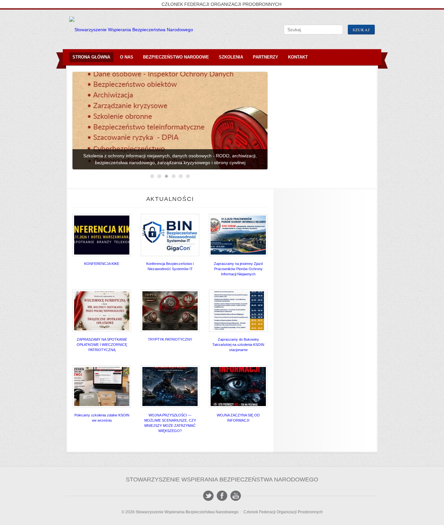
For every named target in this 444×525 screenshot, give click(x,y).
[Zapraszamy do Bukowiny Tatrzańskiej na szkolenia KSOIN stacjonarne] (238, 311)
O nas (126, 57)
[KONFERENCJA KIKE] (101, 235)
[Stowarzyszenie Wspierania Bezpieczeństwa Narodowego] (131, 30)
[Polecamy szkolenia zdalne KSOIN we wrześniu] (101, 386)
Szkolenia (231, 57)
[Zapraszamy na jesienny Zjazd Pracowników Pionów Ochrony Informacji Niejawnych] (238, 235)
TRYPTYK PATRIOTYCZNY (170, 339)
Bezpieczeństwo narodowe (176, 57)
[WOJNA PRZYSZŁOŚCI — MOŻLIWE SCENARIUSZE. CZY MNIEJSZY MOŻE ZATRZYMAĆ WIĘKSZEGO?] (170, 386)
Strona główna (91, 57)
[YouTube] (235, 496)
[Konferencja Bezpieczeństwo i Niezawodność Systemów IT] (170, 235)
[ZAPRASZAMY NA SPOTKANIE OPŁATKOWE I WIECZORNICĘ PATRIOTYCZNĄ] (101, 311)
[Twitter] (208, 496)
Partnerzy (265, 57)
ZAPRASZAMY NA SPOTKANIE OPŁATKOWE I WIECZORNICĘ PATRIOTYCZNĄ (102, 344)
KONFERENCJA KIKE (101, 264)
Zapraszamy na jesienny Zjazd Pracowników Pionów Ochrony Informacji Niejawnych (238, 269)
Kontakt (298, 57)
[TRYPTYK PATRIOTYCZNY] (170, 311)
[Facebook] (222, 496)
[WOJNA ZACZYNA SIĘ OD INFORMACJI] (238, 386)
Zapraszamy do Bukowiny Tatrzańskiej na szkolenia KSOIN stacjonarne (238, 344)
